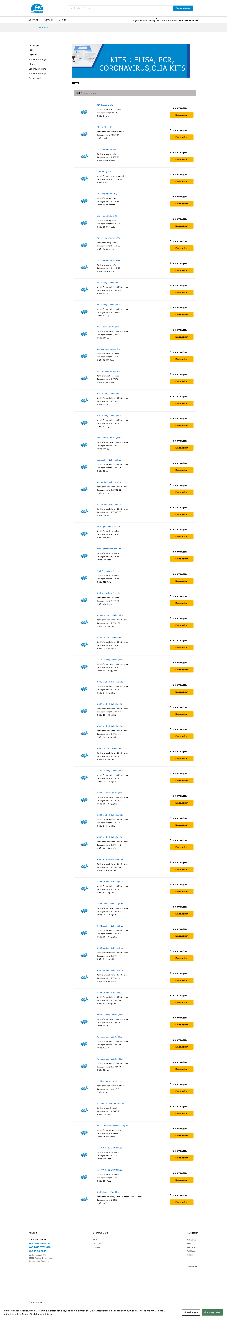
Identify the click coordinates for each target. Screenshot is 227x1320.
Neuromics (114, 354)
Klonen (32, 64)
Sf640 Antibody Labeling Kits (110, 815)
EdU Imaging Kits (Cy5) (107, 216)
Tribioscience (115, 109)
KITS (31, 50)
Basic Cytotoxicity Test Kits (109, 526)
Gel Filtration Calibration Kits (110, 1081)
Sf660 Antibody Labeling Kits (110, 682)
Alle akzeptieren (212, 1312)
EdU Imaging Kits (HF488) (108, 238)
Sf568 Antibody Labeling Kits (110, 948)
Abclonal (113, 1108)
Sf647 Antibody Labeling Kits (110, 748)
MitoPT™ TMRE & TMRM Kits (109, 1148)
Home (42, 27)
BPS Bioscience (116, 1130)
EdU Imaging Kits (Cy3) (107, 194)
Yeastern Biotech (116, 176)
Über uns (33, 20)
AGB (95, 1240)
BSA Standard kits (105, 105)
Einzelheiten (181, 115)
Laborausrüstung (37, 69)
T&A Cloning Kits (104, 171)
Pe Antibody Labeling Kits (108, 282)
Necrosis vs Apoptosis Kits (108, 349)
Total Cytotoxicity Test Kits (108, 571)
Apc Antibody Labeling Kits (109, 460)
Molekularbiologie (38, 59)
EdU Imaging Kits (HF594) (108, 260)
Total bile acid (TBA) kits (107, 1192)
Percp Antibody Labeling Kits (110, 1015)
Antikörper (34, 45)
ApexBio (112, 154)
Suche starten (183, 8)
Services (63, 20)
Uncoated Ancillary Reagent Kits (111, 1103)
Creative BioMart (116, 132)
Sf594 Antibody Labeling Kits (110, 881)
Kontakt (48, 20)
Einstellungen (191, 1312)
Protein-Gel (35, 78)
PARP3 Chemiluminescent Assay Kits (113, 1126)
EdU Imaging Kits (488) (107, 149)
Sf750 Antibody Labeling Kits (110, 615)
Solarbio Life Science (118, 287)
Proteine (33, 54)
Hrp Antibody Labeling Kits (109, 393)
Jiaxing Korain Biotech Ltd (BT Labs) (125, 1197)
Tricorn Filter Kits (104, 127)
